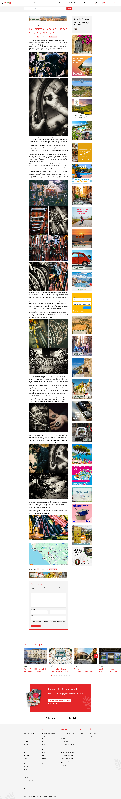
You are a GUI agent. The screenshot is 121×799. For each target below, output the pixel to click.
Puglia (25, 769)
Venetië (44, 772)
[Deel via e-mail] (52, 37)
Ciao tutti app (64, 738)
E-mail (51, 609)
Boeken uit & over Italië (66, 736)
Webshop (107, 2)
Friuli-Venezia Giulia (28, 750)
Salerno (44, 763)
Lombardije (26, 761)
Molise (25, 763)
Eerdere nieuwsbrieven (54, 704)
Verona (44, 774)
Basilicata (26, 738)
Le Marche (26, 755)
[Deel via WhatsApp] (54, 37)
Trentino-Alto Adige (28, 780)
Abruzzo (26, 736)
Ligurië (25, 758)
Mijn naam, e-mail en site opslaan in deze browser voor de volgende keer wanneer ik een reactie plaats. (49, 622)
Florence (44, 738)
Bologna (44, 736)
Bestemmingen (38, 2)
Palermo (44, 750)
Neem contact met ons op (86, 736)
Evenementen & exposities (67, 744)
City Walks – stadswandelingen (49, 733)
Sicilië (25, 774)
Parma (44, 752)
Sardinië (26, 772)
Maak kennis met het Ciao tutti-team (88, 733)
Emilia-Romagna (27, 747)
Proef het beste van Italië (67, 758)
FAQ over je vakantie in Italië (67, 733)
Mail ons (117, 2)
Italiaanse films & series (66, 747)
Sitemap (39, 796)
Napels (44, 747)
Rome (31, 25)
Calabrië (26, 741)
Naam (33, 609)
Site (32, 615)
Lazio (25, 752)
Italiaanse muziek (65, 750)
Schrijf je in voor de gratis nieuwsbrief (60, 700)
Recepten (86, 2)
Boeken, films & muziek (75, 2)
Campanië (26, 744)
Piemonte (26, 766)
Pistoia (44, 758)
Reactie (33, 592)
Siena (43, 766)
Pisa (43, 755)
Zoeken (98, 2)
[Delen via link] (56, 37)
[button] (51, 675)
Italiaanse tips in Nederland (67, 752)
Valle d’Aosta (27, 786)
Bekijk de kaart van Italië (29, 733)
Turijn (43, 769)
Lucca (43, 741)
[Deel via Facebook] (50, 37)
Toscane (26, 777)
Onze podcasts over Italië (67, 755)
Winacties (63, 765)
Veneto (25, 788)
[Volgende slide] (96, 656)
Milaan (44, 744)
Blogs (46, 2)
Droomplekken (53, 2)
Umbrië (25, 783)
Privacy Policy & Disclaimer (49, 796)
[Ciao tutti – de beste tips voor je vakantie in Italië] (6, 2)
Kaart (60, 2)
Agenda (65, 2)
